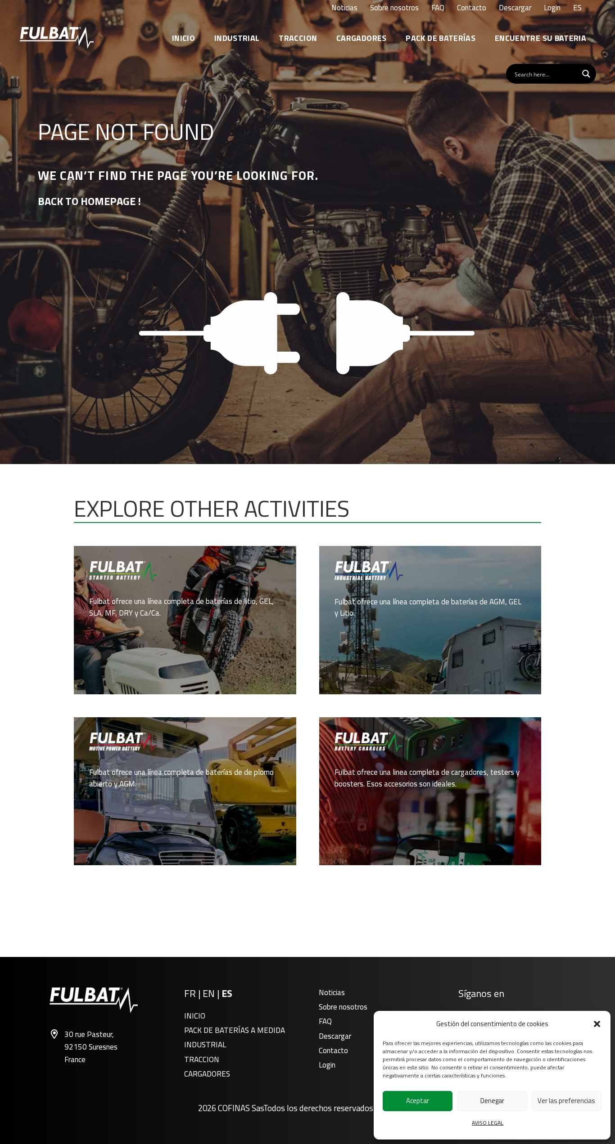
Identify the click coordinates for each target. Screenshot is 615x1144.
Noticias (332, 992)
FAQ (325, 1021)
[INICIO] (185, 620)
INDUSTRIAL (205, 1044)
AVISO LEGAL (487, 1122)
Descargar (335, 1036)
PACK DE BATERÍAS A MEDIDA (234, 1030)
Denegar (492, 1100)
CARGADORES (207, 1074)
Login (327, 1065)
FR (190, 993)
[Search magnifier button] (586, 73)
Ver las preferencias (566, 1100)
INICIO (194, 1016)
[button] (596, 1023)
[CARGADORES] (430, 791)
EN (209, 993)
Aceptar (417, 1100)
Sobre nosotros (343, 1007)
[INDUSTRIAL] (430, 620)
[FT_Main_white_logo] (56, 38)
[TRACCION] (185, 791)
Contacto (333, 1050)
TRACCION (201, 1059)
